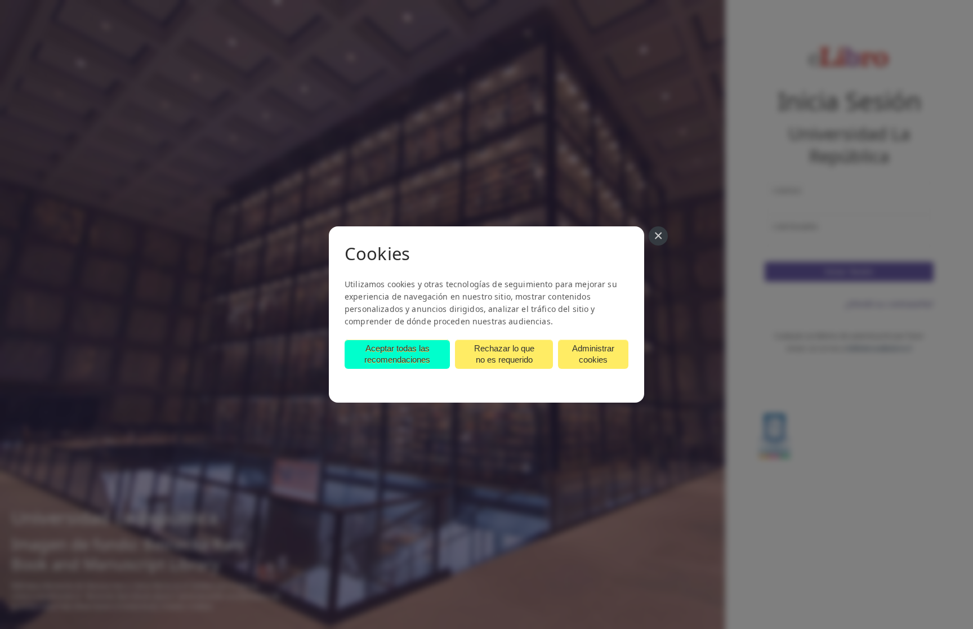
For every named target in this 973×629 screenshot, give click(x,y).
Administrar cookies (593, 354)
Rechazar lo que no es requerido (504, 354)
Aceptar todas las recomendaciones (397, 354)
